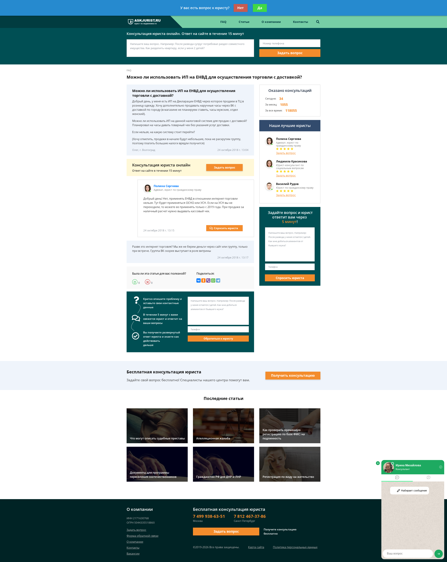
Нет (240, 8)
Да (260, 8)
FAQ (223, 22)
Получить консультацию (293, 375)
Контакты (300, 22)
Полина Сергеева (166, 186)
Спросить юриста (226, 228)
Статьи (244, 22)
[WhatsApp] (213, 280)
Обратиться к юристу (218, 338)
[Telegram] (218, 280)
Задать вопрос (290, 53)
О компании (271, 22)
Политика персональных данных (295, 547)
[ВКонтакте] (198, 280)
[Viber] (208, 280)
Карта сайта (256, 547)
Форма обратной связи (142, 536)
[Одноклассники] (203, 280)
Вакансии (133, 554)
